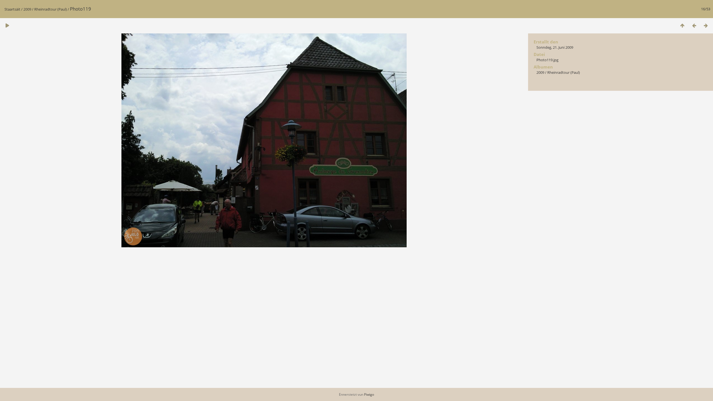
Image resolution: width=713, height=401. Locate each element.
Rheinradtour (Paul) (50, 9)
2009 (27, 9)
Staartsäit (12, 9)
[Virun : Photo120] (706, 25)
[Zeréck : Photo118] (694, 25)
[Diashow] (7, 25)
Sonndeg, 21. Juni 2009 (554, 47)
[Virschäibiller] (682, 25)
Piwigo (369, 394)
